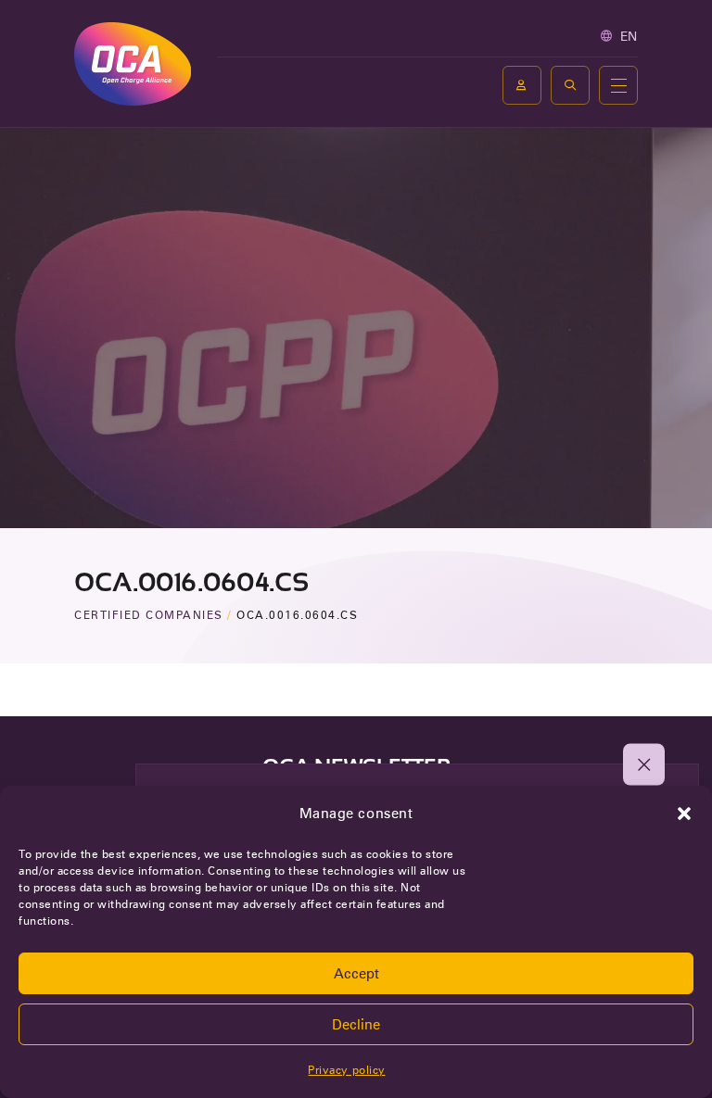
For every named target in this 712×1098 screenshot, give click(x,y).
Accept (356, 973)
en (629, 36)
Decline (356, 1024)
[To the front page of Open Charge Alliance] (132, 63)
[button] (684, 813)
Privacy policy (346, 1070)
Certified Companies (148, 615)
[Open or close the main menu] (618, 85)
